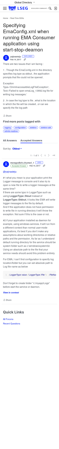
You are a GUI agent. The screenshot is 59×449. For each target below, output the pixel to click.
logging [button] (8, 127)
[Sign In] (55, 8)
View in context (11, 292)
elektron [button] (33, 127)
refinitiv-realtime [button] (11, 131)
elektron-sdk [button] (46, 127)
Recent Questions (11, 323)
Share (7, 115)
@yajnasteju (9, 171)
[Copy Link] (25, 59)
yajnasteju (15, 56)
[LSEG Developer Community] (27, 8)
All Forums (8, 319)
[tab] (10, 140)
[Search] (50, 8)
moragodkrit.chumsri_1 (22, 162)
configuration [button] (20, 127)
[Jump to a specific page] (53, 155)
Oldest (16, 148)
